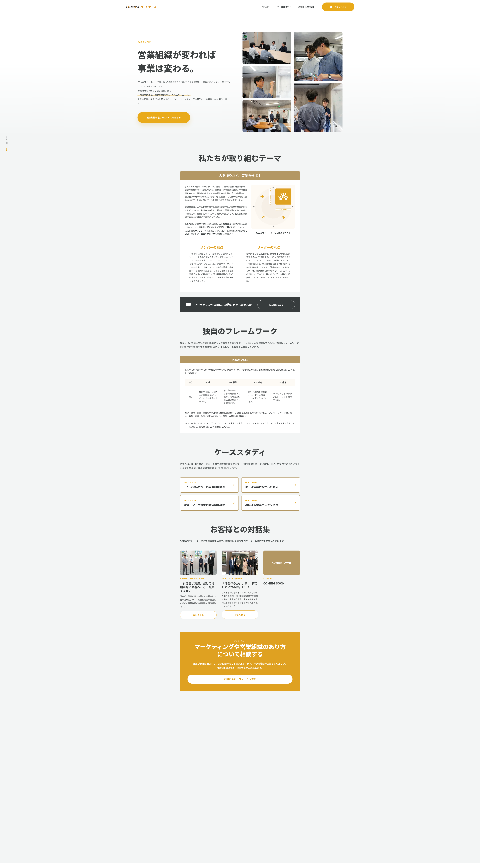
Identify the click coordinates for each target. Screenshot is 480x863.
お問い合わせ (340, 6)
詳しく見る (198, 615)
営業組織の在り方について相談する (164, 117)
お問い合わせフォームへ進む (240, 679)
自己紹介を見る (276, 304)
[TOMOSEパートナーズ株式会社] (141, 7)
